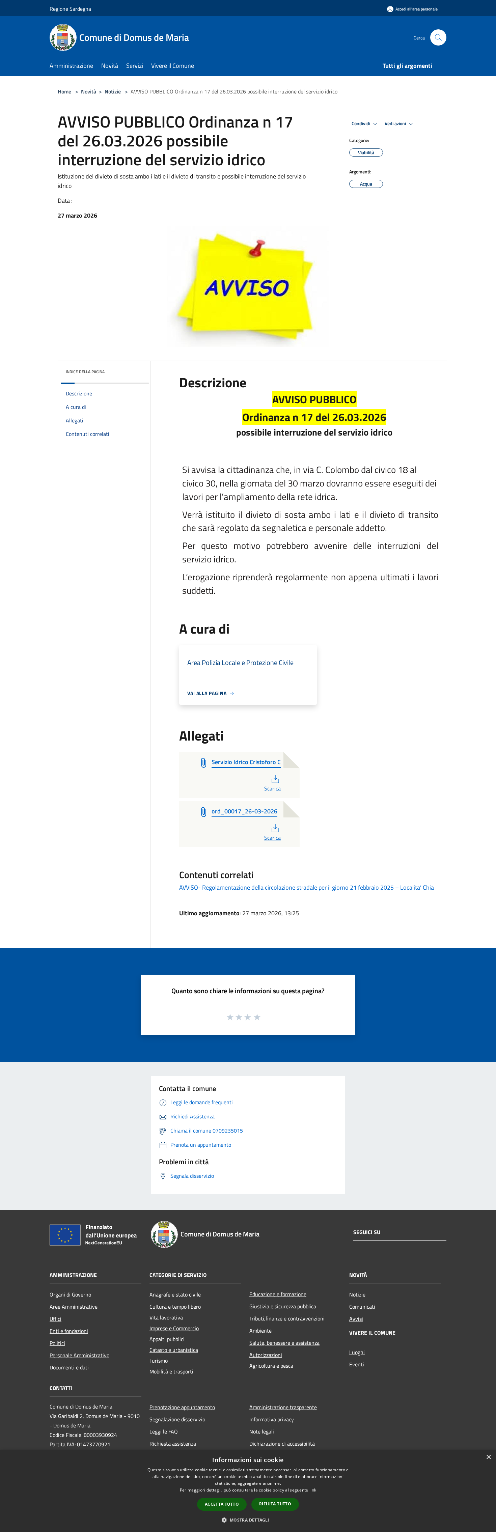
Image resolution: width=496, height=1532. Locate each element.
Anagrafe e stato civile (175, 1294)
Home (64, 91)
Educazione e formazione (277, 1294)
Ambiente (260, 1331)
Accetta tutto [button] (222, 1504)
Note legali (261, 1431)
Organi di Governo (70, 1294)
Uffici (55, 1319)
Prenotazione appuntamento (182, 1407)
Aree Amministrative (74, 1307)
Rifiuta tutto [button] (275, 1504)
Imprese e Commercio (174, 1328)
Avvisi (356, 1319)
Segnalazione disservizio (177, 1419)
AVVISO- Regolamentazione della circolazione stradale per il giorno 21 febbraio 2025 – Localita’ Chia (306, 887)
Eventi (356, 1364)
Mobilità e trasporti (171, 1371)
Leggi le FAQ (163, 1431)
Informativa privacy (271, 1419)
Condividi (361, 123)
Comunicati (362, 1307)
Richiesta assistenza (172, 1444)
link (312, 1490)
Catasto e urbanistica (173, 1350)
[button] (248, 1520)
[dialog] (248, 1491)
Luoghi (357, 1352)
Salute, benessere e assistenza (284, 1343)
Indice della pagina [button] (85, 371)
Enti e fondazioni (69, 1331)
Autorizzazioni (265, 1355)
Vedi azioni (396, 123)
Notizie (113, 91)
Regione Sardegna (70, 9)
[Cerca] (438, 37)
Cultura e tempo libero (175, 1307)
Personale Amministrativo (79, 1355)
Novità (88, 91)
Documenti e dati (69, 1367)
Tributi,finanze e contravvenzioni (287, 1318)
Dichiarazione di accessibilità (282, 1444)
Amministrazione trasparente (283, 1407)
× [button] (488, 1457)
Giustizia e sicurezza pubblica (282, 1306)
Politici (57, 1343)
